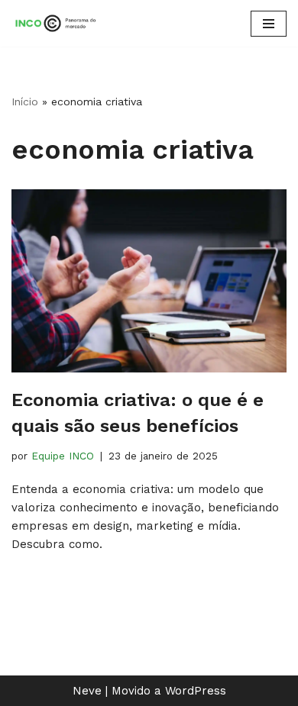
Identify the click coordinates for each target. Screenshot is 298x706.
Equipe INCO (62, 456)
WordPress (195, 691)
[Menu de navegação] (269, 24)
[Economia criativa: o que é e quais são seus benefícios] (149, 280)
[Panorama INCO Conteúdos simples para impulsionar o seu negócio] (57, 23)
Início (24, 101)
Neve (87, 691)
